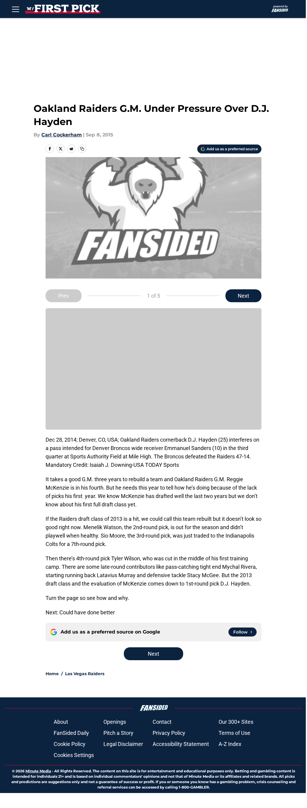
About (61, 722)
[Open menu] (15, 9)
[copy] (82, 149)
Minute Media (38, 771)
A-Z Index (230, 744)
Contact (162, 722)
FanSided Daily (71, 733)
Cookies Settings (74, 755)
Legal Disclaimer (123, 744)
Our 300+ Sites (236, 722)
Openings (114, 722)
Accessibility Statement (181, 744)
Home (52, 673)
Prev (63, 296)
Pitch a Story (118, 733)
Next (243, 296)
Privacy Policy (169, 733)
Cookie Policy (69, 744)
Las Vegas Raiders (84, 673)
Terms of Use (234, 733)
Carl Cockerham (61, 135)
